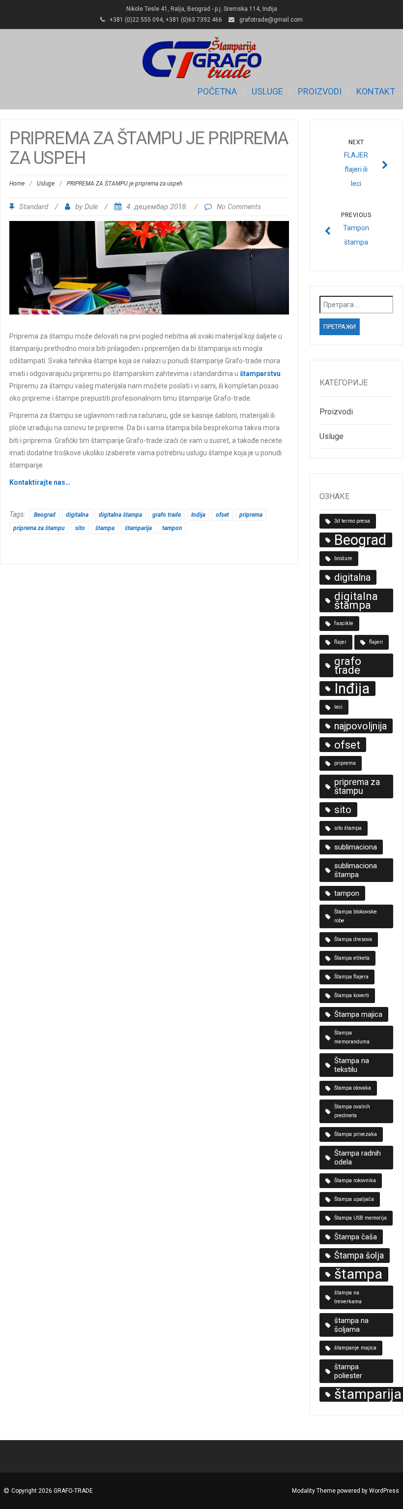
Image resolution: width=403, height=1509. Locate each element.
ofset (222, 514)
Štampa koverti (351, 995)
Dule (91, 207)
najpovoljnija (360, 726)
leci (338, 707)
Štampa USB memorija (360, 1218)
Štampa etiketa (352, 958)
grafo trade (166, 514)
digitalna (77, 514)
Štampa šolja (359, 1255)
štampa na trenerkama (348, 1297)
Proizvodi (320, 91)
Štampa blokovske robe (355, 916)
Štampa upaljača (354, 1199)
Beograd (45, 514)
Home (17, 183)
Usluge (267, 91)
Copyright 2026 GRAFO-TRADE (52, 1490)
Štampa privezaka (355, 1134)
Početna (217, 91)
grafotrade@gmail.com (271, 19)
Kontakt (375, 91)
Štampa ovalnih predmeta (352, 1111)
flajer (340, 642)
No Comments (239, 207)
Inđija (198, 514)
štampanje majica (355, 1348)
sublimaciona (355, 847)
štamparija (138, 528)
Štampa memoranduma (352, 1037)
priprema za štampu (39, 528)
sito (80, 528)
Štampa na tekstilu (351, 1065)
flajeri (376, 642)
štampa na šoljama (351, 1325)
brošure (343, 558)
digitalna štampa (120, 514)
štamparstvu (260, 373)
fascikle (343, 623)
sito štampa (348, 828)
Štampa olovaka (352, 1088)
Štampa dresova (353, 939)
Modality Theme (314, 1490)
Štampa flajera (351, 977)
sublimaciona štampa (355, 870)
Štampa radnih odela (357, 1157)
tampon (172, 528)
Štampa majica (358, 1014)
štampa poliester (348, 1371)
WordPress (384, 1490)
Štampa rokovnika (355, 1180)
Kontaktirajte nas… (39, 482)
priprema (250, 514)
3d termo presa (352, 521)
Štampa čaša (355, 1236)
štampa (105, 528)
